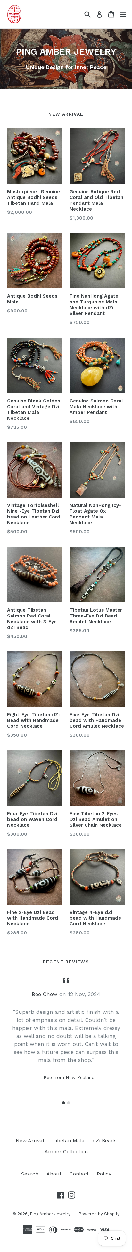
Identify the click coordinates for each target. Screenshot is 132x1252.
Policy (104, 1174)
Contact (79, 1174)
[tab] (63, 1102)
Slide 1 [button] (63, 1102)
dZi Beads (105, 1141)
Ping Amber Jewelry (50, 1213)
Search (29, 1174)
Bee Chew (44, 994)
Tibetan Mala (68, 1141)
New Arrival (30, 1141)
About (54, 1174)
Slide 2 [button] (68, 1102)
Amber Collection (66, 1151)
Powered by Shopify (99, 1213)
